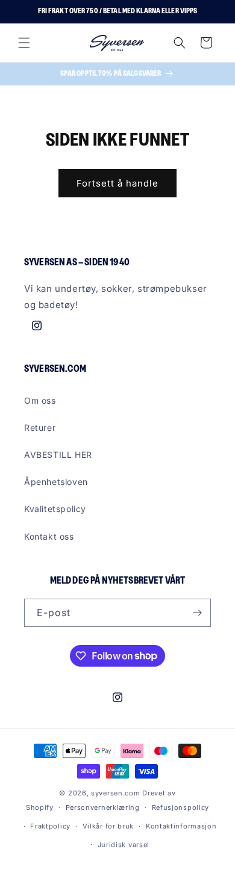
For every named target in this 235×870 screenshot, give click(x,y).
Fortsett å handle (117, 183)
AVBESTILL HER (58, 454)
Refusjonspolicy (181, 807)
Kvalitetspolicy (55, 509)
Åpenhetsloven (56, 482)
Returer (39, 427)
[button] (24, 42)
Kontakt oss (49, 536)
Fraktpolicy (50, 826)
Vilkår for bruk (108, 826)
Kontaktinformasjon (181, 826)
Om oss (40, 400)
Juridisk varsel (124, 845)
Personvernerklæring (103, 807)
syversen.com (115, 793)
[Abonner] (197, 613)
